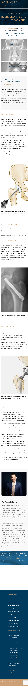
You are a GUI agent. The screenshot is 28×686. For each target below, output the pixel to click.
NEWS (13, 608)
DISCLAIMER (13, 617)
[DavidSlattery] (9, 3)
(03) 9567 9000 (14, 655)
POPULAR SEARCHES (14, 620)
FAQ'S (13, 597)
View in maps (14, 642)
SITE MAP (13, 614)
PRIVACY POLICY (13, 600)
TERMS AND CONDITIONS (13, 602)
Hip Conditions (12, 27)
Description (14, 56)
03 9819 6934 (5, 6)
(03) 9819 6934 (14, 639)
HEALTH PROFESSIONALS (13, 605)
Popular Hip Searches (13, 626)
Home (5, 27)
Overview (14, 44)
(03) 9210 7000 (14, 670)
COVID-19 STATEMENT (13, 611)
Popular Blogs (13, 623)
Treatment (14, 67)
